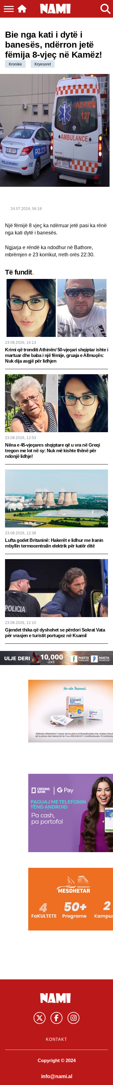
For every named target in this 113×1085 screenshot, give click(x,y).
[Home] (22, 9)
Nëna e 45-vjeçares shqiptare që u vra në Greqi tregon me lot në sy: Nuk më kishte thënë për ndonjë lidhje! (52, 450)
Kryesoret (43, 64)
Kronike (15, 64)
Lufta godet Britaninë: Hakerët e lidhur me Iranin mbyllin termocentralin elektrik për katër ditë (54, 542)
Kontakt (56, 1039)
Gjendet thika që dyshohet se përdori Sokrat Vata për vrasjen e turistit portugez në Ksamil (55, 632)
